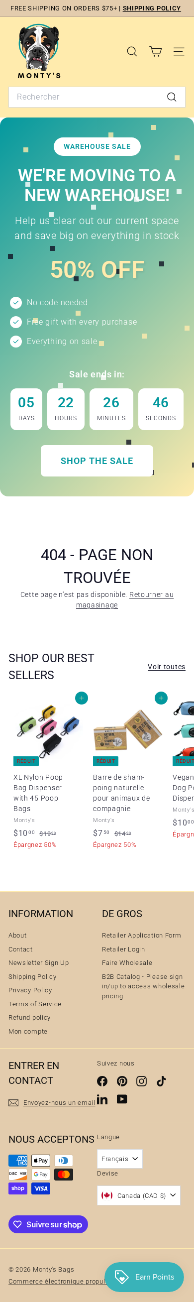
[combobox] (97, 97)
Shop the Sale (97, 461)
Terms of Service (35, 1004)
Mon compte (28, 1031)
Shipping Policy (32, 976)
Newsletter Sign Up (38, 962)
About (17, 935)
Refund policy (29, 1017)
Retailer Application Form (142, 935)
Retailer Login (123, 949)
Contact (20, 949)
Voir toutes (167, 667)
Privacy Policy (30, 990)
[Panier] (155, 51)
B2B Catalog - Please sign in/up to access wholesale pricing (143, 986)
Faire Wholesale (127, 962)
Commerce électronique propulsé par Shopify (79, 1281)
